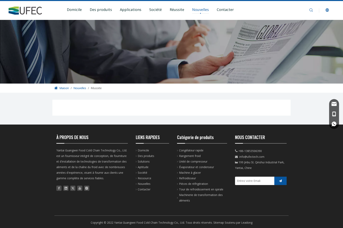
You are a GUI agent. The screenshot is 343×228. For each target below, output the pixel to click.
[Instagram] (86, 188)
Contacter (225, 9)
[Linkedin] (65, 188)
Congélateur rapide (191, 150)
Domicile (74, 9)
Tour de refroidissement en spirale (201, 189)
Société (155, 9)
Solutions (144, 161)
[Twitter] (72, 188)
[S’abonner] (280, 181)
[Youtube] (79, 188)
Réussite (177, 9)
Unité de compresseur (193, 161)
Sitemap (218, 222)
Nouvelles (200, 9)
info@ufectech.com (251, 157)
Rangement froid (190, 156)
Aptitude (143, 167)
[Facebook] (59, 188)
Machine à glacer (190, 172)
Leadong (246, 222)
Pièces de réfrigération (193, 184)
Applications (130, 9)
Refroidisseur (187, 178)
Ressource (144, 178)
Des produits (101, 9)
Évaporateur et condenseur (196, 167)
